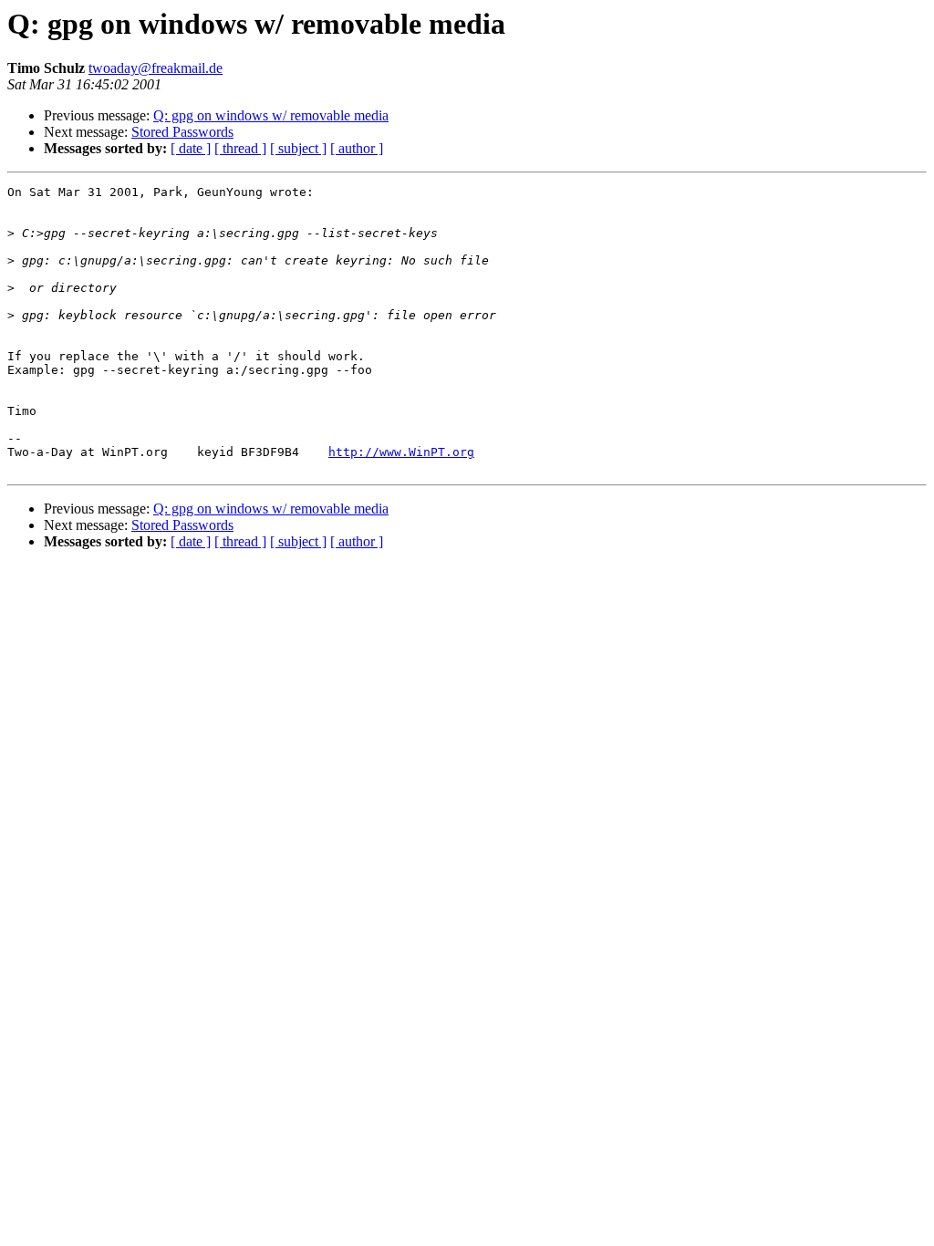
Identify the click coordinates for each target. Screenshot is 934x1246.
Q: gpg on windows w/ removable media (271, 115)
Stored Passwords (182, 132)
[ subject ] (298, 148)
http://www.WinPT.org (401, 452)
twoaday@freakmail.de (155, 68)
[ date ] (191, 148)
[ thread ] (240, 148)
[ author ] (356, 148)
